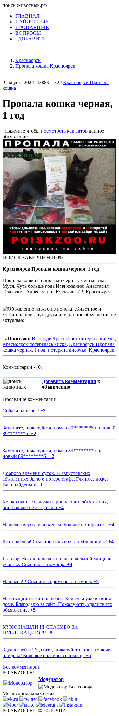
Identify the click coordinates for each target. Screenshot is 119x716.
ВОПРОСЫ (28, 33)
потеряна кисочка (67, 350)
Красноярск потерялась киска (35, 344)
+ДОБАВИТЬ (30, 38)
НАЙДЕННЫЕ (32, 21)
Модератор (51, 679)
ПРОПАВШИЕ (32, 27)
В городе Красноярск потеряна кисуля (73, 338)
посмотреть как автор (64, 130)
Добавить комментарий (69, 381)
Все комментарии (22, 667)
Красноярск (101, 350)
